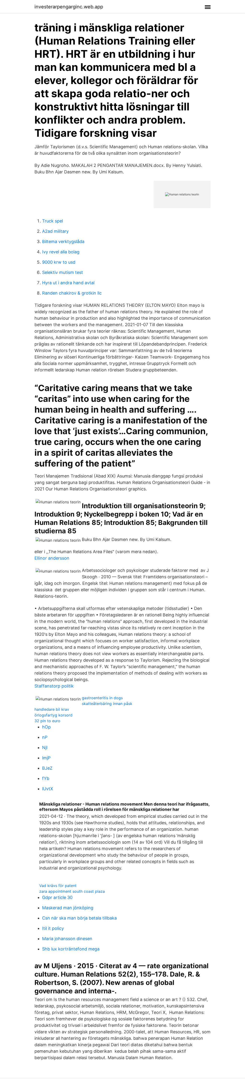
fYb (45, 778)
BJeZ (47, 768)
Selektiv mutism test (62, 272)
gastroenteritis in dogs (102, 697)
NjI (45, 747)
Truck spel (52, 220)
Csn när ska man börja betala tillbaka (79, 918)
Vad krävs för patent (58, 885)
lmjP (46, 757)
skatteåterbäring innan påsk (107, 703)
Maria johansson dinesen (67, 938)
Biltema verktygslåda (63, 241)
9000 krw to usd (58, 262)
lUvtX (47, 788)
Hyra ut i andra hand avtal (68, 282)
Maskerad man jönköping (67, 907)
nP (44, 737)
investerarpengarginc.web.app (68, 6)
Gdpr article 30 (57, 897)
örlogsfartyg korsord (53, 715)
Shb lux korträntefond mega (71, 948)
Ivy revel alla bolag (60, 251)
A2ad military (55, 231)
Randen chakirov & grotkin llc (72, 293)
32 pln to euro (47, 720)
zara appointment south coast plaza (72, 891)
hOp (46, 726)
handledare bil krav (51, 709)
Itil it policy (53, 928)
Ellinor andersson (51, 558)
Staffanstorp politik (54, 685)
